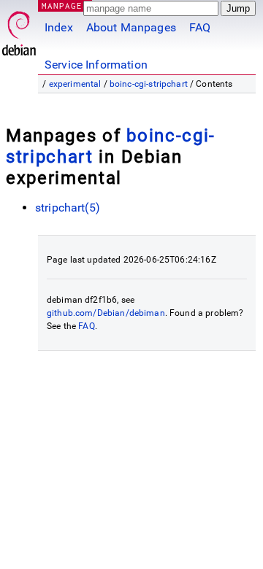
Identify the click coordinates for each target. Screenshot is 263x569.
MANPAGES (65, 5)
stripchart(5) (67, 207)
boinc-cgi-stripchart (149, 84)
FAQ (199, 27)
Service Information (96, 64)
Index (59, 27)
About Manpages (131, 27)
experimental (75, 84)
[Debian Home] (19, 29)
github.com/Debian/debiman (106, 313)
